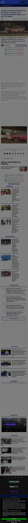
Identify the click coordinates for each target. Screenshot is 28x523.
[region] (14, 510)
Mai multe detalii (16, 502)
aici (13, 506)
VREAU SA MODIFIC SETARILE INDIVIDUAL (14, 520)
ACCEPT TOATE (14, 518)
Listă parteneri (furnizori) (5, 516)
